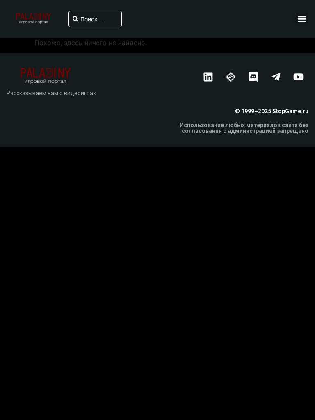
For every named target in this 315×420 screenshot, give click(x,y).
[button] (301, 19)
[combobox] (95, 19)
